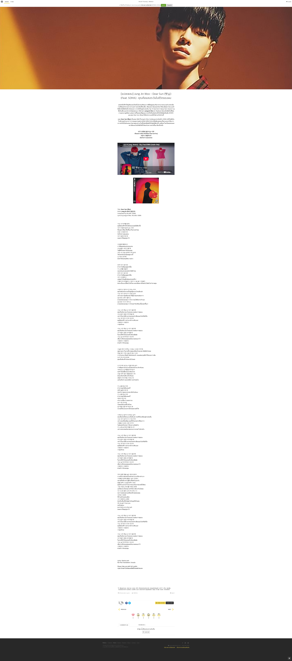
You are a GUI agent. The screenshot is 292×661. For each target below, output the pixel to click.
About (128, 642)
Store (12, 1)
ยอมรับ (163, 5)
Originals (110, 642)
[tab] (124, 624)
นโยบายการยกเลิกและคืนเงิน (183, 647)
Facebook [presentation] (142, 625)
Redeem (124, 642)
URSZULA (151, 1)
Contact (134, 642)
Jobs (138, 642)
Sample (119, 642)
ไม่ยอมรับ (169, 5)
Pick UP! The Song (143, 1)
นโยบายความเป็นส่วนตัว (146, 5)
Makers (7, 1)
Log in (147, 632)
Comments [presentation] (124, 625)
